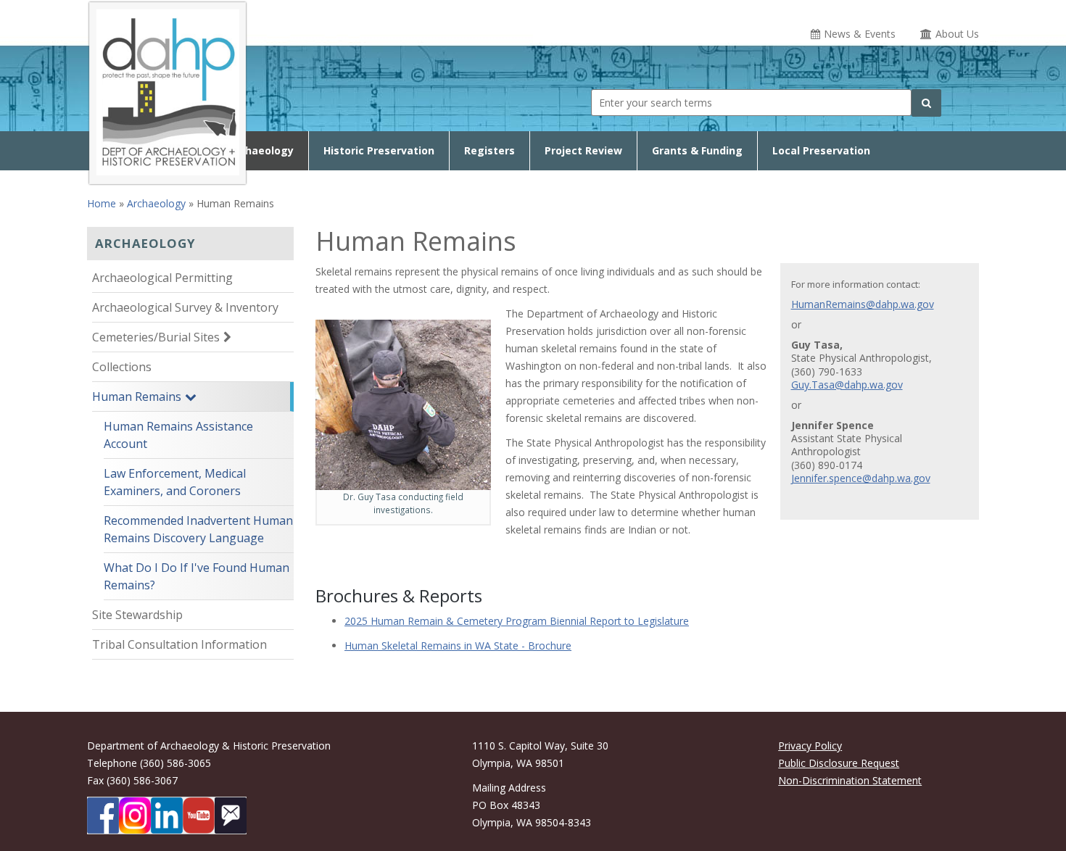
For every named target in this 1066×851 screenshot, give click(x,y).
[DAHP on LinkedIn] (167, 815)
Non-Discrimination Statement (850, 780)
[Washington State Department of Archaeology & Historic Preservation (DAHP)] (167, 91)
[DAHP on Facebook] (103, 815)
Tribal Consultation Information (179, 644)
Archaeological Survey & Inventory (185, 307)
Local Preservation (821, 150)
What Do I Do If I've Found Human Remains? (196, 576)
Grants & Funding (697, 150)
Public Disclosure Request (838, 763)
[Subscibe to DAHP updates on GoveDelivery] (231, 815)
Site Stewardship (137, 615)
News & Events (860, 34)
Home (101, 203)
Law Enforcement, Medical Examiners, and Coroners (175, 482)
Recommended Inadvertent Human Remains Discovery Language (198, 529)
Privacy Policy (810, 745)
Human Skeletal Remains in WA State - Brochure (457, 645)
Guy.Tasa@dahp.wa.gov (847, 384)
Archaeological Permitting (162, 278)
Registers (489, 150)
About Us (957, 34)
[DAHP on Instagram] (135, 815)
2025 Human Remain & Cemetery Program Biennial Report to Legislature (516, 621)
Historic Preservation (378, 150)
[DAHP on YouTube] (199, 815)
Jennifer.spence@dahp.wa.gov (860, 478)
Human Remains (136, 396)
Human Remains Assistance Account (178, 435)
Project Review (583, 150)
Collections (122, 367)
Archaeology (261, 150)
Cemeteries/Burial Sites (156, 337)
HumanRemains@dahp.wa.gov (862, 304)
